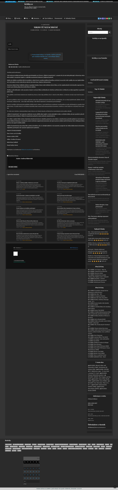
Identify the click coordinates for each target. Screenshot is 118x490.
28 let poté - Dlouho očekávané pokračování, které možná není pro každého (97, 251)
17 (24, 475)
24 (24, 478)
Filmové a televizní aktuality (68, 189)
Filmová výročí (49, 444)
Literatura (36, 18)
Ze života (14, 450)
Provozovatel (58, 18)
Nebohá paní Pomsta (99, 282)
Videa (96, 448)
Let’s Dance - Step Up (100, 269)
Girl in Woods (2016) (99, 319)
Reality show (97, 446)
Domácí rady (28, 444)
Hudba (6, 446)
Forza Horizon (97, 344)
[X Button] (99, 18)
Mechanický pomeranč (100, 280)
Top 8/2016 (96, 340)
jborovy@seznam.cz (99, 427)
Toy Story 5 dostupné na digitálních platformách (67, 182)
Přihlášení (75, 247)
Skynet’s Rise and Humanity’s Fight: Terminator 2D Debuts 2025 (97, 367)
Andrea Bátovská (35, 30)
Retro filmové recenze (27, 448)
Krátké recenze (46, 446)
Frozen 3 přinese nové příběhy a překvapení (25, 208)
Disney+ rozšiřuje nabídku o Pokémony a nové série (27, 182)
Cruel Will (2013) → (80, 174)
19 (30, 475)
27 (33, 478)
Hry (27, 18)
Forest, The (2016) (99, 310)
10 (24, 471)
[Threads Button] (103, 18)
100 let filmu (8, 444)
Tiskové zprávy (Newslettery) (75, 448)
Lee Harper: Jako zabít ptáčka (101, 339)
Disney (16, 155)
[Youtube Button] (107, 18)
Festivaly (34, 444)
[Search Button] (111, 18)
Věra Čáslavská (98, 335)
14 (36, 471)
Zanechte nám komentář (55, 30)
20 (33, 475)
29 (39, 478)
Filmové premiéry (73, 444)
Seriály (18, 18)
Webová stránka (13, 167)
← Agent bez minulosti (12, 174)
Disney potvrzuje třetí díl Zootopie (64, 195)
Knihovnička (22, 446)
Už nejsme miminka (99, 296)
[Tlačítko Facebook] (101, 18)
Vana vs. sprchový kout (99, 355)
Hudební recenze (13, 446)
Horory (107, 444)
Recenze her (109, 446)
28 (36, 478)
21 (36, 475)
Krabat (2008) (92, 390)
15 (39, 471)
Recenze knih (8, 448)
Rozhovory (43, 448)
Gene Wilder (103, 381)
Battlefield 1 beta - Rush (99, 357)
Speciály (59, 448)
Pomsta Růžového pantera (95, 375)
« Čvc (24, 484)
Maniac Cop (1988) (98, 351)
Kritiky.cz (28, 4)
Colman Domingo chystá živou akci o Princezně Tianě (68, 233)
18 (27, 475)
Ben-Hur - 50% (98, 294)
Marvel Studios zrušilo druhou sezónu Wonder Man (27, 233)
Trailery (85, 448)
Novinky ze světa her (80, 446)
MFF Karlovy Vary (55, 446)
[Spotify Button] (109, 18)
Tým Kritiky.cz (48, 18)
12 (30, 471)
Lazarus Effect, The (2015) (101, 337)
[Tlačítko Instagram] (105, 18)
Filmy (9, 18)
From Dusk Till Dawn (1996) (101, 346)
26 (30, 478)
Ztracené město (99, 273)
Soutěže (54, 448)
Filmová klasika (41, 444)
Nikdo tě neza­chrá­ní (27, 149)
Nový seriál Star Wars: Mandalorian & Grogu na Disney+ (68, 208)
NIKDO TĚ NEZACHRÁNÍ (46, 27)
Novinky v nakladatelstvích (67, 446)
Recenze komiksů (16, 448)
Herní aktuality (100, 444)
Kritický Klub (29, 446)
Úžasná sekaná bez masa (101, 328)
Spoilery (65, 448)
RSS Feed (90, 405)
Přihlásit (90, 399)
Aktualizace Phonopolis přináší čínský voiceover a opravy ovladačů (103, 179)
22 (39, 475)
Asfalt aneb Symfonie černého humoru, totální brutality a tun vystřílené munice (99, 331)
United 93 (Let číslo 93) (101, 271)
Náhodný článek (70, 18)
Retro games (37, 448)
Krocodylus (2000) (93, 388)
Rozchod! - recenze (99, 278)
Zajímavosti (101, 448)
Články (19, 450)
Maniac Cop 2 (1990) (99, 353)
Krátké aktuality (37, 446)
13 (33, 471)
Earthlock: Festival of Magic (101, 342)
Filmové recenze (46, 24)
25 (27, 478)
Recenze (103, 446)
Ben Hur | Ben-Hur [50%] (100, 297)
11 (27, 471)
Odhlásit (95, 399)
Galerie (93, 444)
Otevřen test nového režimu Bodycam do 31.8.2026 (102, 128)
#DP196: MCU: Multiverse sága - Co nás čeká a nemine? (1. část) (98, 371)
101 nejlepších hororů (18, 444)
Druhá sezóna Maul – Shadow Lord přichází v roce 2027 (28, 195)
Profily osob (89, 446)
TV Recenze (90, 448)
